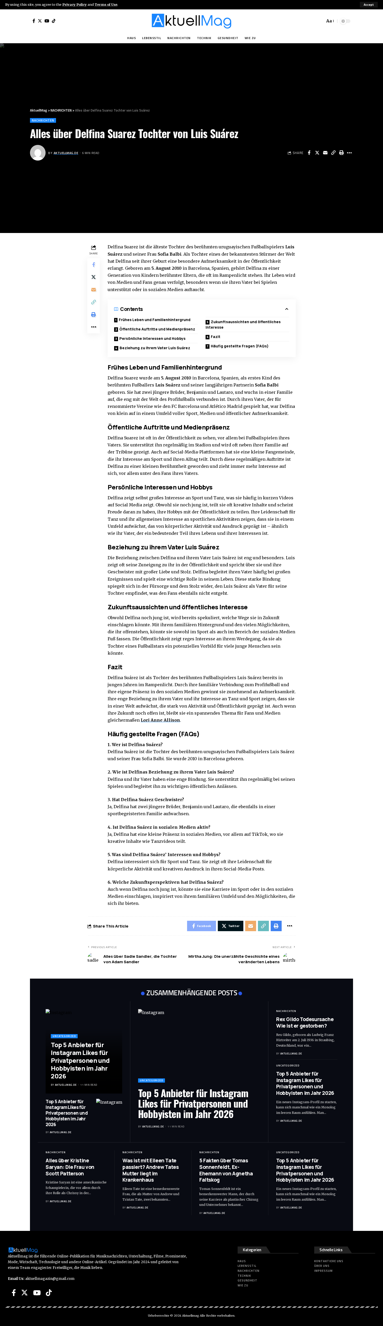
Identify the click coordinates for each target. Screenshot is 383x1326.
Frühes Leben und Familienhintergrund (154, 319)
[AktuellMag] (191, 21)
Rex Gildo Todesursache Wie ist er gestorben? (304, 1022)
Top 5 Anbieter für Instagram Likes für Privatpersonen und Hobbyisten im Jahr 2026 (80, 1060)
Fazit (215, 336)
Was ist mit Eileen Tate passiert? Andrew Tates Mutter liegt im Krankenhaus (150, 1170)
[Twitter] (39, 21)
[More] (349, 153)
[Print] (341, 153)
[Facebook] (33, 21)
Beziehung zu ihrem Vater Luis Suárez (155, 347)
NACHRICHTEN (43, 120)
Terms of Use (106, 4)
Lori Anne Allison (160, 720)
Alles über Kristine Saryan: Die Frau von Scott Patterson (70, 1167)
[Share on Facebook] (309, 153)
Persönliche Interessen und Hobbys (152, 338)
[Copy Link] (333, 153)
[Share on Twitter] (317, 153)
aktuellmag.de (66, 153)
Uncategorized (64, 1036)
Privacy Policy (74, 4)
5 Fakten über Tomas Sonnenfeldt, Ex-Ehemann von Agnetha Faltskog (226, 1170)
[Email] (325, 153)
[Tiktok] (54, 21)
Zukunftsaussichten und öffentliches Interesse (243, 324)
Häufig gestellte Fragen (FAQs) (240, 345)
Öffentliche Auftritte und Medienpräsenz (157, 329)
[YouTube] (47, 21)
